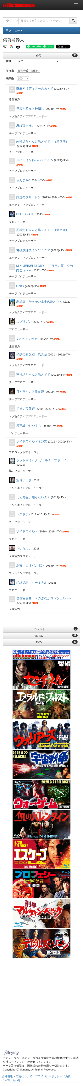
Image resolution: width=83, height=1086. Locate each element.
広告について (24, 1076)
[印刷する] (18, 46)
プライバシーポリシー (48, 1076)
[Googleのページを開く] (11, 46)
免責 (68, 1076)
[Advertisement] (41, 1005)
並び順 (10, 70)
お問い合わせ (12, 1080)
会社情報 (7, 1076)
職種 (8, 61)
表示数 (10, 78)
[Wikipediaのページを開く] (5, 46)
